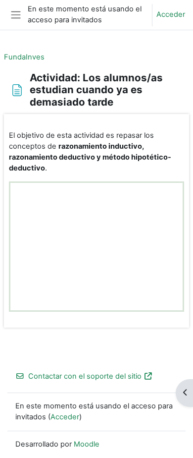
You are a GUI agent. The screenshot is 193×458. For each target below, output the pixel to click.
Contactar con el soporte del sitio (85, 376)
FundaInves (24, 57)
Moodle (86, 444)
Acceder (170, 14)
